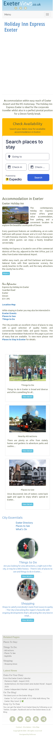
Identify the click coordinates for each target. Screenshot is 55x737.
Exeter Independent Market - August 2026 (22, 689)
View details (27, 397)
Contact (19, 727)
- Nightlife (7, 656)
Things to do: (10, 647)
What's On (21, 529)
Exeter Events (9, 313)
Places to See (9, 316)
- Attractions (8, 650)
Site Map (36, 727)
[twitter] (21, 8)
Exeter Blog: (27, 695)
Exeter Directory (24, 522)
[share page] (36, 719)
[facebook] (16, 8)
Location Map (9, 304)
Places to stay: (10, 642)
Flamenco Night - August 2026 (17, 681)
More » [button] (6, 273)
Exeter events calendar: (21, 678)
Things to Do (8, 319)
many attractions (45, 266)
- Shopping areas (10, 664)
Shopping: (8, 661)
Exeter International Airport (24, 254)
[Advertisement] (27, 64)
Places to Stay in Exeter (14, 339)
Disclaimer (27, 727)
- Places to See (9, 653)
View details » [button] (27, 576)
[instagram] (26, 8)
